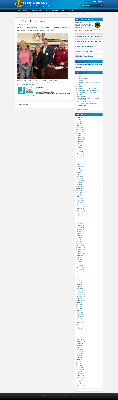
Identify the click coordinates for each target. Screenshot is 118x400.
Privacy (69, 395)
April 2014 (79, 384)
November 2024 (81, 160)
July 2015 (79, 361)
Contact (74, 395)
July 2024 (79, 168)
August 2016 (80, 343)
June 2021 (79, 239)
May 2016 (79, 345)
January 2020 (80, 270)
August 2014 (80, 379)
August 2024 (80, 166)
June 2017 (79, 331)
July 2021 (79, 237)
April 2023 (79, 196)
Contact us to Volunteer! (88, 46)
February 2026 (80, 129)
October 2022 (80, 209)
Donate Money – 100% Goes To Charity (64, 12)
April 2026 (79, 125)
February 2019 (80, 290)
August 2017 (80, 327)
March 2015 (80, 367)
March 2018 (80, 312)
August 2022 (80, 213)
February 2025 (80, 154)
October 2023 (80, 186)
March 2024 (80, 176)
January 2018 (80, 316)
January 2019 (80, 292)
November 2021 (81, 231)
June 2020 (79, 259)
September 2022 (81, 211)
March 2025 (80, 152)
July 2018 (79, 304)
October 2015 (80, 357)
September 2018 (81, 300)
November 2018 (81, 296)
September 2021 (81, 233)
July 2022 (79, 215)
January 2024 (80, 180)
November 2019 (81, 274)
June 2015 (79, 363)
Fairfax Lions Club (35, 2)
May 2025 (79, 147)
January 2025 (80, 156)
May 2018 (79, 308)
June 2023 (79, 192)
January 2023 (80, 202)
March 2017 (80, 335)
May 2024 (79, 172)
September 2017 (81, 325)
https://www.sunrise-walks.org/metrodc (28, 84)
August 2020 (80, 255)
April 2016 (79, 347)
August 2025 (80, 141)
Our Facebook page (86, 56)
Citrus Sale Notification (79, 14)
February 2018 (80, 314)
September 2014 (81, 377)
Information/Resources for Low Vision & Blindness (56, 14)
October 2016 (80, 339)
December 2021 (81, 229)
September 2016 (81, 341)
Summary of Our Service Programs (54, 10)
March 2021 (80, 243)
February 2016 (80, 351)
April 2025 (79, 150)
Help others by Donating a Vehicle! (91, 36)
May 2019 (79, 284)
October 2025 (80, 137)
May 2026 (79, 123)
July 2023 (79, 190)
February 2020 (80, 268)
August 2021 (80, 235)
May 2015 (79, 365)
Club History (82, 77)
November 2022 (81, 206)
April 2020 (79, 263)
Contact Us (71, 10)
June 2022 (79, 217)
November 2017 (81, 320)
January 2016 (80, 353)
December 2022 (81, 204)
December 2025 (81, 133)
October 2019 (80, 276)
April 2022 (79, 221)
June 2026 (79, 121)
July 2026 (79, 119)
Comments (100, 1)
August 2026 (80, 117)
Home (18, 10)
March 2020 (80, 266)
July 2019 (79, 280)
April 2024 (79, 174)
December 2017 (81, 318)
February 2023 (80, 200)
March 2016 (80, 349)
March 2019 (80, 288)
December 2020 (81, 247)
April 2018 (79, 310)
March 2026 (80, 127)
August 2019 (80, 278)
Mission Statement (37, 10)
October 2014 (80, 375)
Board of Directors (83, 78)
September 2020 (81, 253)
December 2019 (81, 272)
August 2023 (80, 188)
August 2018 (80, 302)
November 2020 (81, 249)
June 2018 (79, 306)
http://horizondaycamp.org (46, 30)
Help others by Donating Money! (90, 41)
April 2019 (79, 286)
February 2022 (80, 225)
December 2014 (81, 371)
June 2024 (79, 170)
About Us (25, 10)
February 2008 (80, 386)
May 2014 (79, 382)
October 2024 (80, 162)
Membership (82, 80)
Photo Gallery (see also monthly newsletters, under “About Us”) (33, 12)
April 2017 (79, 333)
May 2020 (79, 261)
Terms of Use (63, 395)
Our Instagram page (86, 51)
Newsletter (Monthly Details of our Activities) (89, 82)
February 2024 (80, 178)
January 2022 (80, 227)
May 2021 (79, 241)
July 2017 (79, 329)
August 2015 (80, 359)
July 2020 (79, 257)
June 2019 (79, 282)
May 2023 (79, 194)
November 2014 (81, 373)
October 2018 (80, 298)
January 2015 (80, 369)
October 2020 (80, 251)
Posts (94, 1)
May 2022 (79, 219)
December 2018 (81, 294)
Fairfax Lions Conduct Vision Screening (88, 107)
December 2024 (81, 158)
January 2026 (80, 131)
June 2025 (79, 145)
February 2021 (80, 245)
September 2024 (81, 164)
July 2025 (79, 143)
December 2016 (81, 337)
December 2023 (81, 182)
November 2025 (81, 135)
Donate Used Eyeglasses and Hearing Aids (28, 14)
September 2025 (81, 139)
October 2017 (80, 322)
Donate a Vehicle (82, 12)
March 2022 (80, 223)
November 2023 (81, 184)
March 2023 (80, 198)
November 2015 (81, 355)
